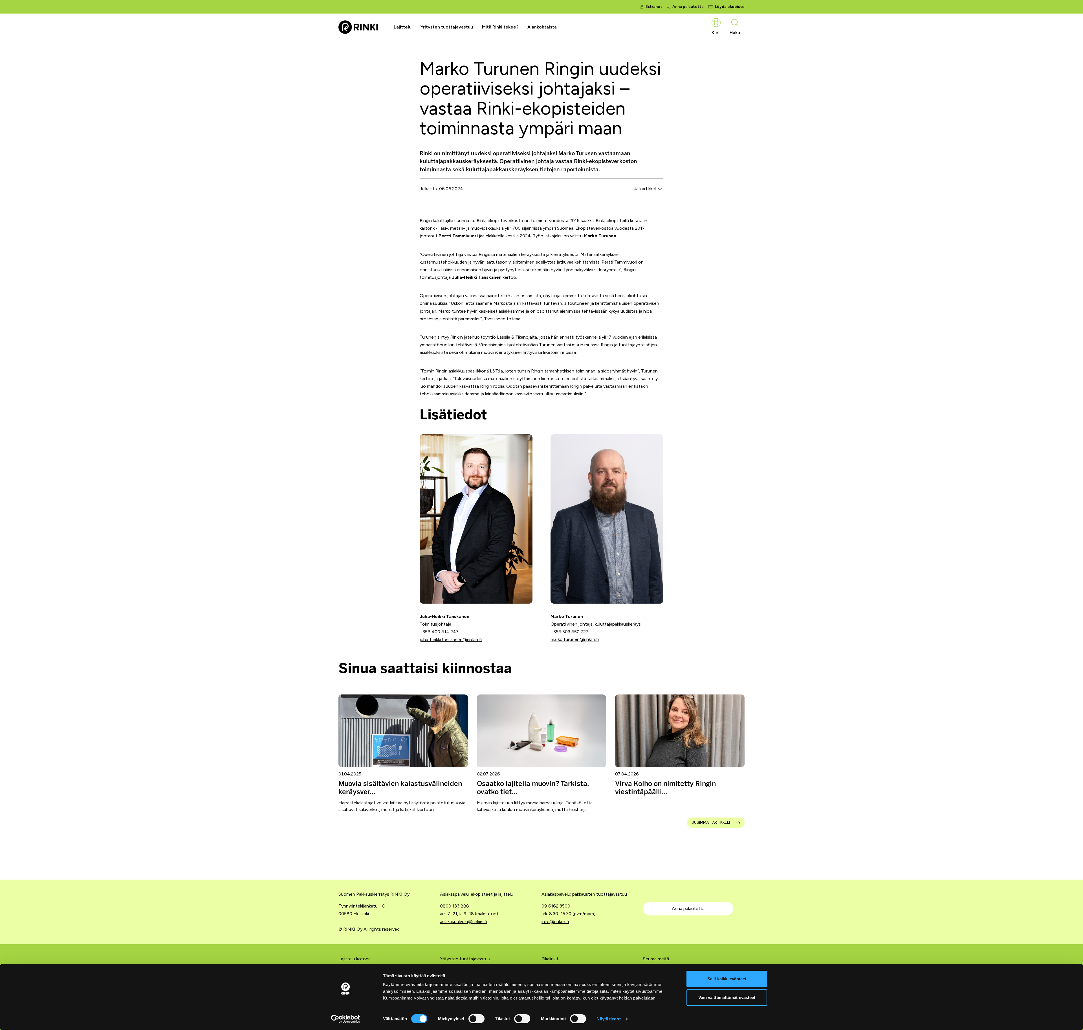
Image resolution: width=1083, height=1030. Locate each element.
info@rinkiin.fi (555, 921)
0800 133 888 (454, 906)
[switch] (476, 1018)
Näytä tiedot (608, 1018)
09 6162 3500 (556, 906)
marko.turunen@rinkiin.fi (575, 639)
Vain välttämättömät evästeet (727, 997)
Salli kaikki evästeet (726, 978)
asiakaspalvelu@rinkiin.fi (463, 921)
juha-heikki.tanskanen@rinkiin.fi (451, 639)
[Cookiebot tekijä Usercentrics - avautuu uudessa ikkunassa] (345, 1019)
